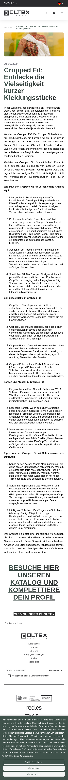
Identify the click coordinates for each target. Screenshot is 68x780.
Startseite (8, 27)
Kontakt (34, 658)
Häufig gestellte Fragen (34, 655)
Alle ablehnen (34, 768)
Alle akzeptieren (34, 774)
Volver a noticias (14, 623)
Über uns (34, 651)
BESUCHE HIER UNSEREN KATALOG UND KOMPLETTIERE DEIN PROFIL (34, 582)
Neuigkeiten (34, 662)
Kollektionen (34, 644)
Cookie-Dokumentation (23, 756)
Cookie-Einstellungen (34, 762)
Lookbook (34, 647)
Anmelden (54, 13)
